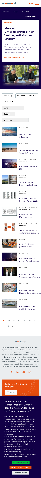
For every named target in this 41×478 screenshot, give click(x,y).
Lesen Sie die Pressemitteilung (16, 57)
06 (30, 321)
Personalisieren (20, 473)
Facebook (11, 372)
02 (9, 321)
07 (35, 321)
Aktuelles (25, 12)
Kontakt (12, 392)
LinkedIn (17, 372)
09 (9, 326)
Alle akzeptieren (20, 462)
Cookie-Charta (29, 454)
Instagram (30, 372)
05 (25, 321)
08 (4, 326)
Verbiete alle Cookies (20, 467)
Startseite (5, 12)
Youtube (23, 372)
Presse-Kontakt (31, 16)
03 (14, 321)
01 (4, 321)
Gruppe (15, 12)
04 (19, 321)
